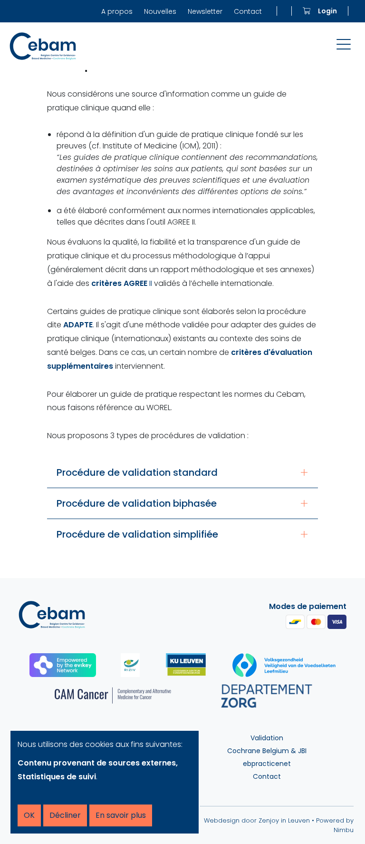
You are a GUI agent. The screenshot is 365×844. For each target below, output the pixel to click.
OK (29, 815)
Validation (266, 738)
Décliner (65, 815)
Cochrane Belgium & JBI (267, 751)
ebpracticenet (267, 763)
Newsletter (205, 11)
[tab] (182, 472)
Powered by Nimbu (335, 825)
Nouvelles (160, 11)
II (121, 283)
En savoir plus (121, 815)
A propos (117, 11)
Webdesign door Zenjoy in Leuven (257, 820)
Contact (248, 11)
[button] (182, 472)
